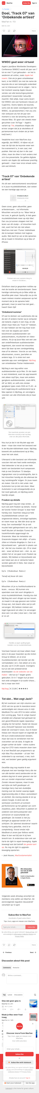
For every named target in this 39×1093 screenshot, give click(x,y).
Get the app (30, 1083)
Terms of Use (30, 932)
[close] (32, 1023)
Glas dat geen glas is (11, 1001)
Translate (6, 9)
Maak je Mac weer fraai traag (12, 1016)
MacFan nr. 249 (7, 1020)
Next (32, 952)
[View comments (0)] (9, 31)
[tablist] (11, 967)
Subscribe (26, 3)
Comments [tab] (7, 968)
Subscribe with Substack (21, 1062)
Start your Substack (13, 1083)
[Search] (35, 995)
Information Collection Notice (23, 934)
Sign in (34, 3)
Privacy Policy (26, 1072)
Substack (9, 1088)
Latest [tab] (10, 995)
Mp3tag (32, 360)
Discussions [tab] (18, 995)
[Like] (4, 31)
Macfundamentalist (23, 855)
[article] (19, 1005)
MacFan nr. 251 (7, 1004)
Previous (8, 952)
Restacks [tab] (16, 968)
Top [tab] (4, 995)
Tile (12, 125)
